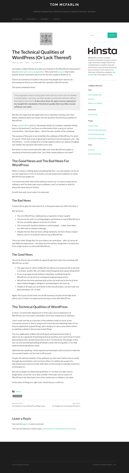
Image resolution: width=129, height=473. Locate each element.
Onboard (91, 150)
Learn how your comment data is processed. (59, 429)
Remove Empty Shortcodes (97, 130)
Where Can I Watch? (95, 103)
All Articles (17, 19)
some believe (23, 125)
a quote (61, 72)
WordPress (17, 396)
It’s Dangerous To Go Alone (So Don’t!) (66, 405)
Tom (27, 62)
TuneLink (91, 99)
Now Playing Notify (95, 95)
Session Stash (92, 114)
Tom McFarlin (64, 4)
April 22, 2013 (17, 62)
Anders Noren (106, 465)
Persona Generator (94, 154)
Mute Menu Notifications (97, 138)
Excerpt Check (93, 126)
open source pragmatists (33, 72)
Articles (18, 391)
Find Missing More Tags (96, 134)
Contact (57, 19)
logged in (25, 424)
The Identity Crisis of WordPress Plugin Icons (28, 405)
